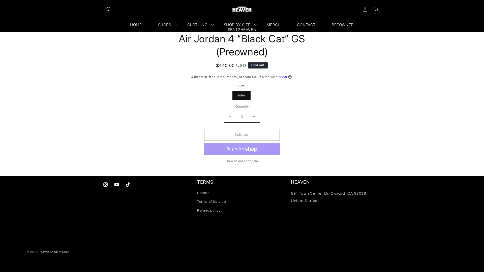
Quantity (242, 106)
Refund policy (209, 210)
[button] (108, 9)
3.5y (244, 96)
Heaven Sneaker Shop (54, 252)
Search (203, 193)
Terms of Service (211, 201)
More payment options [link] (242, 161)
